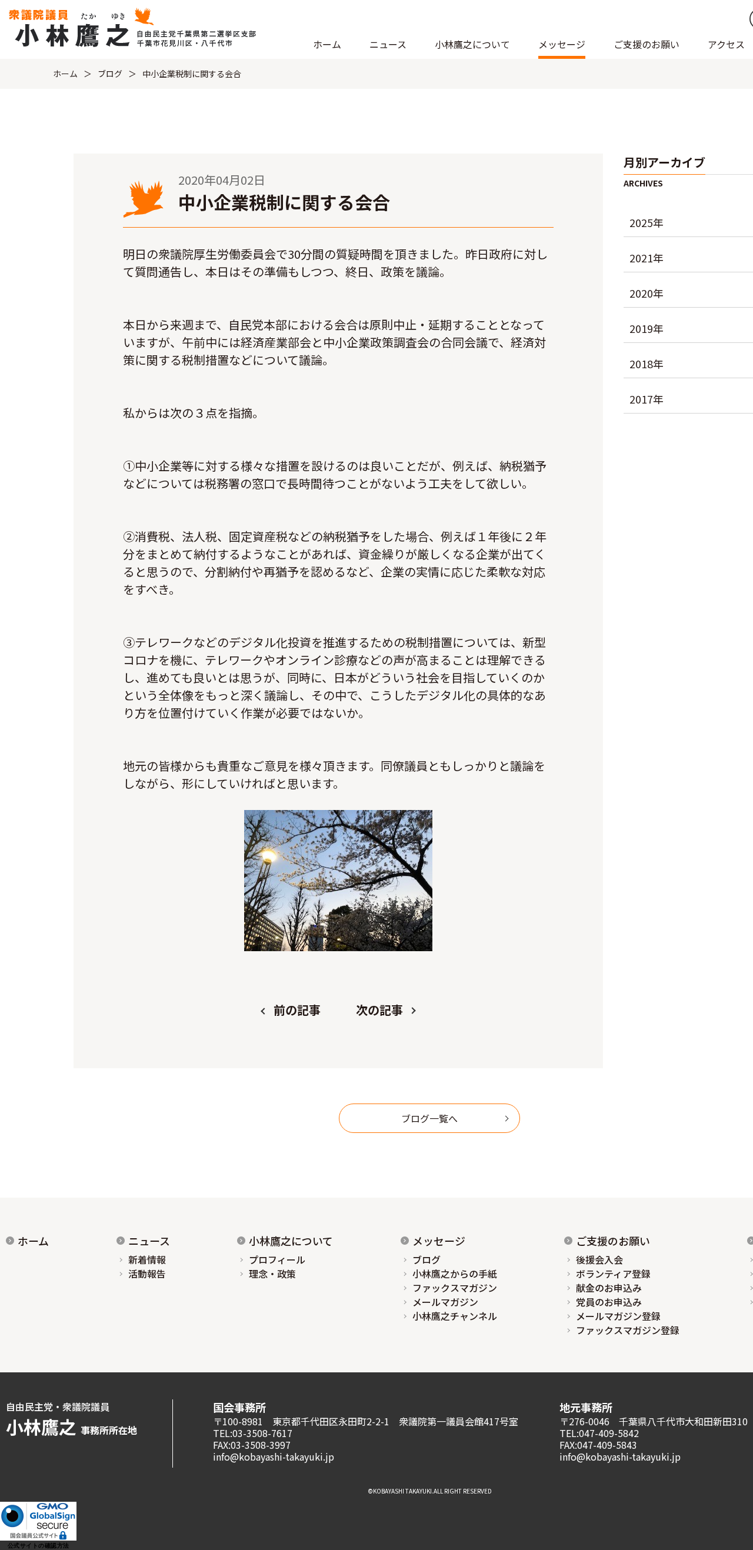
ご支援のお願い (646, 44)
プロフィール (277, 1259)
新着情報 (147, 1259)
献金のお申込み (609, 1288)
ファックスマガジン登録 (627, 1330)
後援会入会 (599, 1259)
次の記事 (379, 1009)
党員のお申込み (609, 1302)
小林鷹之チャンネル (454, 1316)
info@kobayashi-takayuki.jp (273, 1456)
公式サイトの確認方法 (38, 1545)
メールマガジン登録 (618, 1316)
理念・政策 (272, 1273)
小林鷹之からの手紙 (454, 1273)
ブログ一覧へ (429, 1118)
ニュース (149, 1240)
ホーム (327, 44)
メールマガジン (445, 1302)
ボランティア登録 (613, 1273)
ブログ (110, 73)
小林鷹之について (291, 1240)
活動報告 (147, 1273)
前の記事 (297, 1009)
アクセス (726, 44)
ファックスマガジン (454, 1288)
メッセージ (438, 1240)
